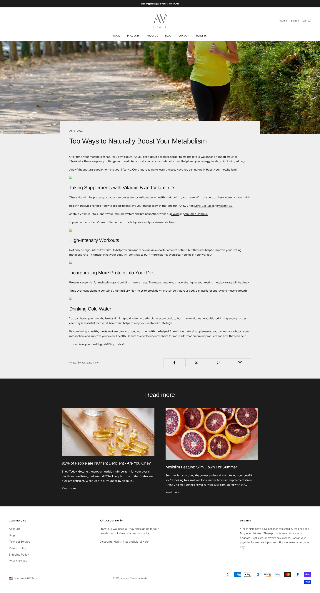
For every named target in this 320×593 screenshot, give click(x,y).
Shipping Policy (19, 554)
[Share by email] (240, 363)
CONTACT (184, 36)
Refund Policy (18, 548)
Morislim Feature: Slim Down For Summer (201, 467)
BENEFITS (201, 36)
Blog (12, 535)
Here (145, 541)
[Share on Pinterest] (218, 363)
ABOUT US (152, 36)
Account (14, 529)
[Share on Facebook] (174, 363)
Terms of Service (19, 541)
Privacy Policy (18, 561)
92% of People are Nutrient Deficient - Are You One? (106, 463)
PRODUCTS (133, 36)
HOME (116, 36)
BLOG (168, 36)
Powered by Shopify (138, 578)
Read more (69, 488)
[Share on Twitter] (196, 363)
